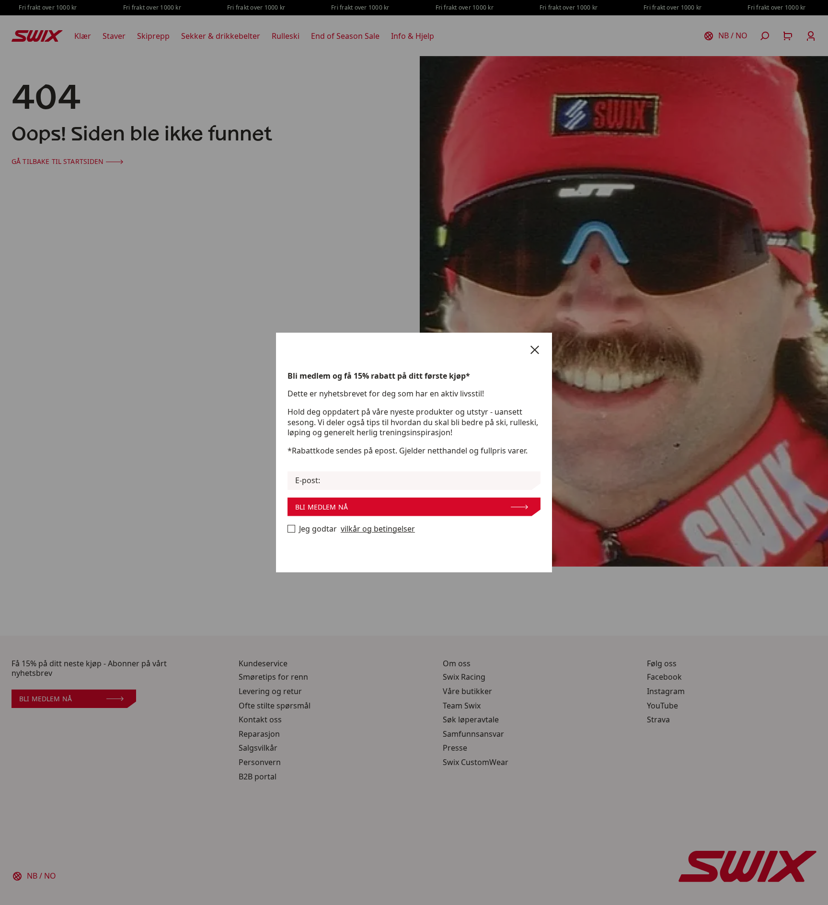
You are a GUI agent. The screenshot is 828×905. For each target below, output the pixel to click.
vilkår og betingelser (378, 529)
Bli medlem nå (321, 506)
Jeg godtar (357, 529)
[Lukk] (534, 350)
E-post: (307, 481)
